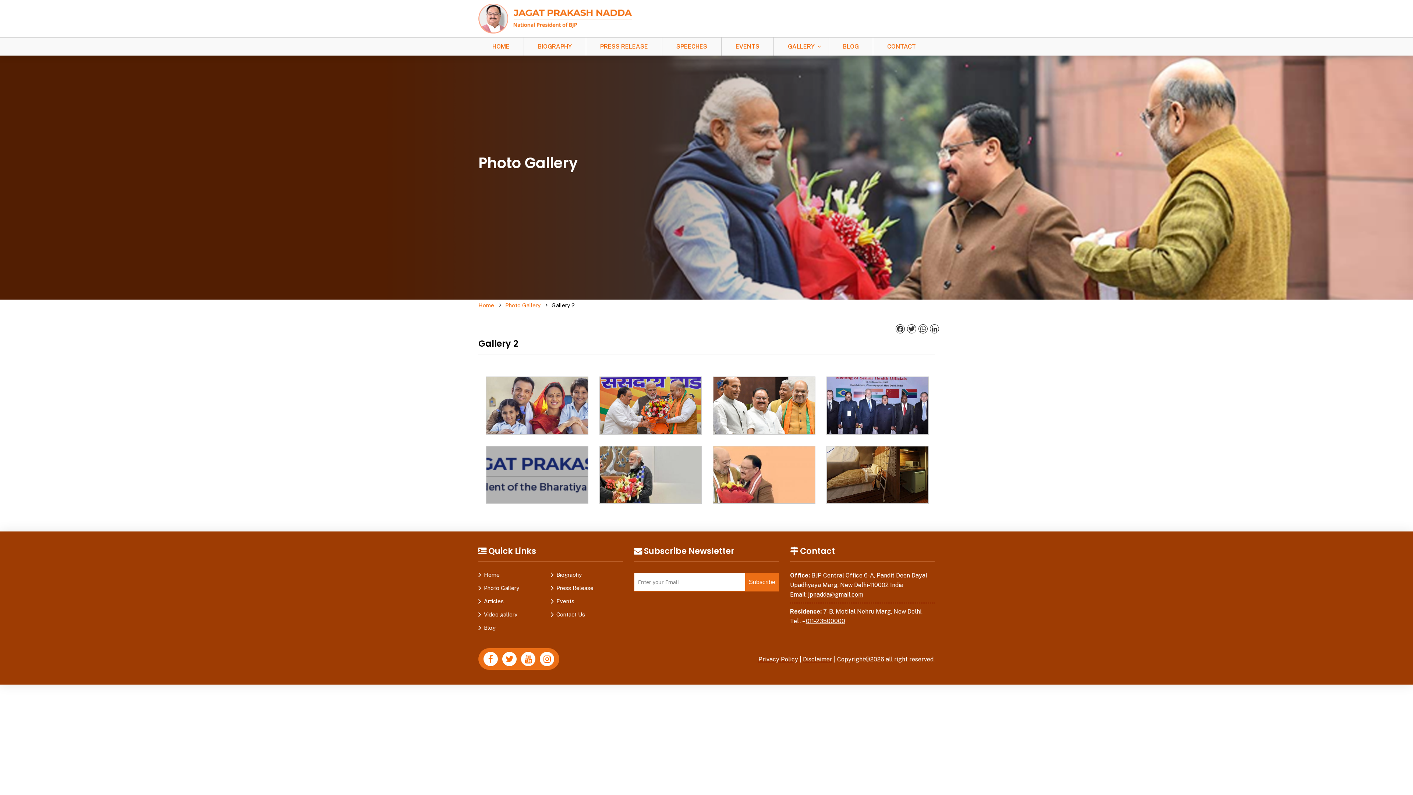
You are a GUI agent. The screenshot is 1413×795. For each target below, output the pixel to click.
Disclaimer (817, 659)
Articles (494, 601)
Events (747, 46)
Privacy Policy (778, 659)
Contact (901, 46)
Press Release (624, 46)
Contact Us (570, 614)
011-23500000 (825, 621)
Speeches (691, 46)
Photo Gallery (523, 305)
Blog (851, 46)
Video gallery (500, 614)
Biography (555, 46)
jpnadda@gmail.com (835, 594)
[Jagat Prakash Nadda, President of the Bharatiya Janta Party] (555, 18)
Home (501, 46)
